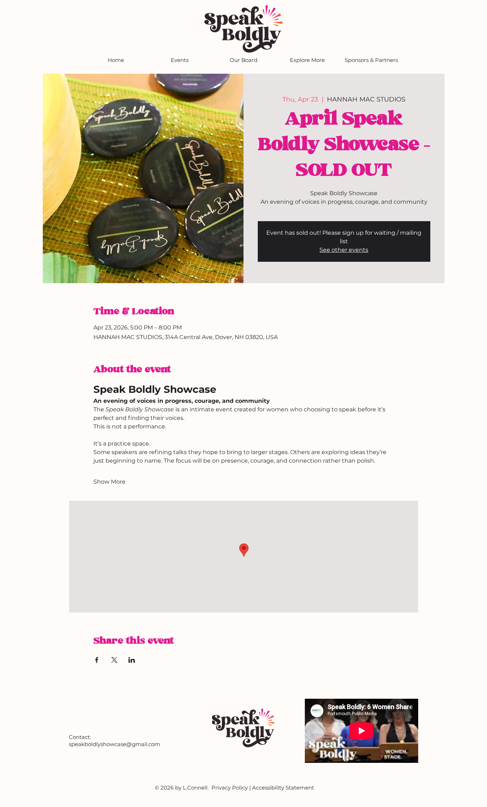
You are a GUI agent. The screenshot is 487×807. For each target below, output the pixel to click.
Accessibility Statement (283, 787)
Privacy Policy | (231, 787)
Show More (109, 481)
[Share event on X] (114, 660)
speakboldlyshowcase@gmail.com (114, 744)
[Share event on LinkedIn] (131, 660)
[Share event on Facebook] (96, 660)
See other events (343, 249)
